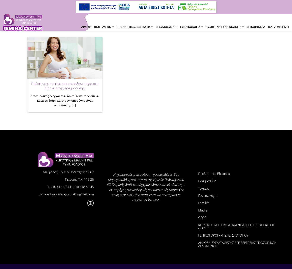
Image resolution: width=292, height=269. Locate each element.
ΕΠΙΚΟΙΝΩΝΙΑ (256, 27)
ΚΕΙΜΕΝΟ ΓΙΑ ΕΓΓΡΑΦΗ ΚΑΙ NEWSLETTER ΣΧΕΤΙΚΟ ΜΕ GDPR (236, 226)
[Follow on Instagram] (90, 203)
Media (202, 210)
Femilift (203, 203)
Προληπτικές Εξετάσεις (214, 174)
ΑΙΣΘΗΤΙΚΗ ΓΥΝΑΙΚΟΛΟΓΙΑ (223, 27)
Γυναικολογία (207, 195)
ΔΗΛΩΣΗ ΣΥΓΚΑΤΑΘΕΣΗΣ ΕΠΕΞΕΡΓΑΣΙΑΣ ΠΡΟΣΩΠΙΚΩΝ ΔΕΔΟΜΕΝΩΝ (237, 244)
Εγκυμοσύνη (207, 181)
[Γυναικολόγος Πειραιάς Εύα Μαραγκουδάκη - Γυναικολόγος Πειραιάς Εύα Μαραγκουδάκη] (23, 22)
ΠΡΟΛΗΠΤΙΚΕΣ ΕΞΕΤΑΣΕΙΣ (133, 27)
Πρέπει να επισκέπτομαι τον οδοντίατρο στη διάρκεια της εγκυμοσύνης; (65, 86)
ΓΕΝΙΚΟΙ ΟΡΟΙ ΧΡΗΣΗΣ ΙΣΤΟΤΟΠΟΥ (223, 235)
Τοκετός (203, 188)
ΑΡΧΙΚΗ (86, 27)
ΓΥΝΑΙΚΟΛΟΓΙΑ (190, 27)
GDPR (202, 217)
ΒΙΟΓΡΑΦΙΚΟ (102, 27)
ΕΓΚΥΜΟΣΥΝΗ (165, 27)
